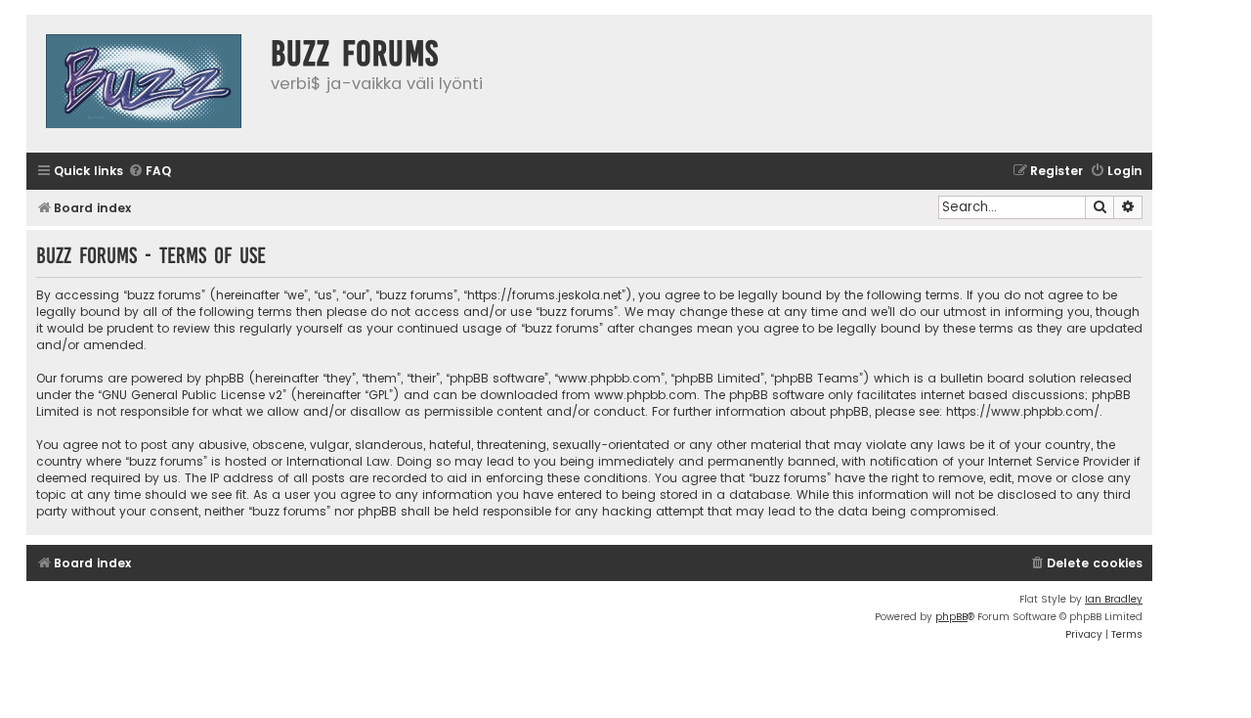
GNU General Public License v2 (192, 394)
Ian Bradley (1114, 599)
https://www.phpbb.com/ (1023, 411)
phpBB (951, 616)
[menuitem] (149, 171)
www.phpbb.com (645, 394)
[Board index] (143, 84)
